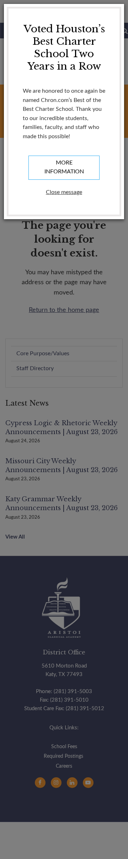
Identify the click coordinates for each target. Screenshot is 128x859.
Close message (64, 192)
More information (64, 167)
